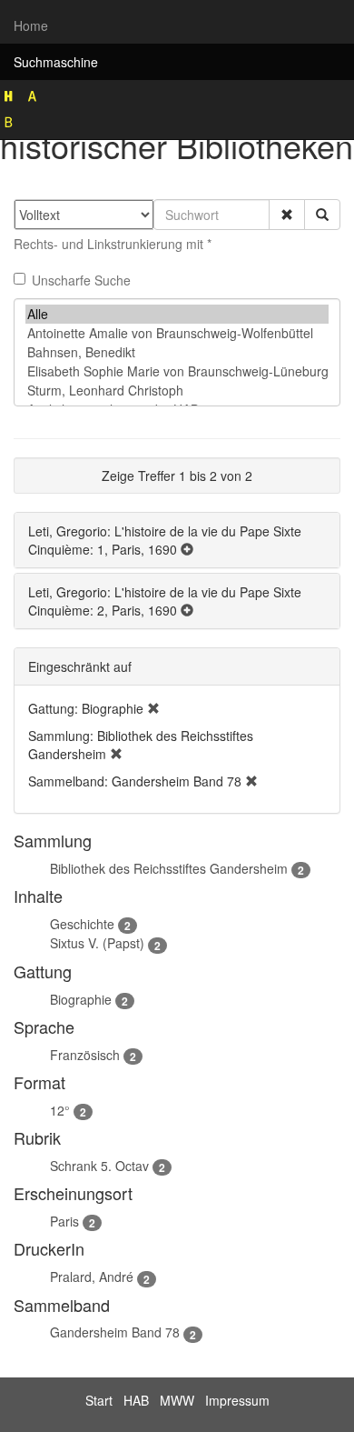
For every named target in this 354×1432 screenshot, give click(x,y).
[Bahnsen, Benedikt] (177, 352)
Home (31, 25)
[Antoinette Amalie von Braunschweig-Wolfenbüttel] (177, 333)
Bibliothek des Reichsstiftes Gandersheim (169, 868)
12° (60, 1110)
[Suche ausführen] (322, 214)
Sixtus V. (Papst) (97, 943)
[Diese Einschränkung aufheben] (153, 708)
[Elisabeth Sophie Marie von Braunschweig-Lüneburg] (177, 371)
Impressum (237, 1400)
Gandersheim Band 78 (115, 1332)
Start (99, 1400)
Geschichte (82, 924)
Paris (64, 1221)
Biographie (81, 999)
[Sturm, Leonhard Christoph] (177, 390)
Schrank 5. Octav (99, 1166)
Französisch (85, 1055)
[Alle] (177, 314)
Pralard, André (91, 1276)
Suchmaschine (56, 62)
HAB (136, 1400)
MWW (177, 1400)
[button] (287, 214)
